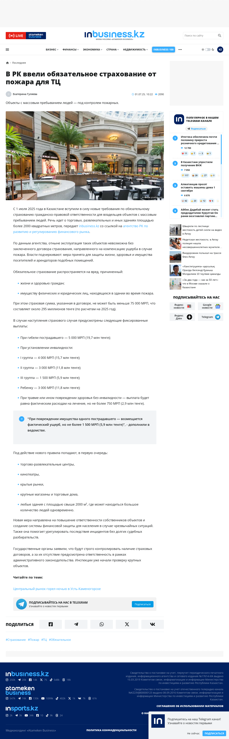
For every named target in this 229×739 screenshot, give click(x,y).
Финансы (70, 49)
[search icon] (219, 35)
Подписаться (214, 733)
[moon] (212, 49)
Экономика (91, 49)
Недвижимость (134, 49)
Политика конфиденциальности (111, 730)
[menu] (7, 49)
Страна (111, 49)
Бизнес (51, 49)
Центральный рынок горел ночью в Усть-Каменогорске (57, 589)
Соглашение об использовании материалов (190, 706)
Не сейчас (193, 733)
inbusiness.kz (89, 226)
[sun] (202, 49)
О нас (146, 713)
